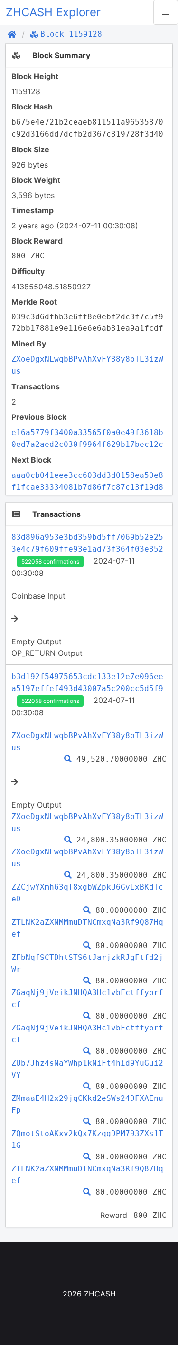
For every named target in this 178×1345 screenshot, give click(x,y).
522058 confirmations (50, 561)
